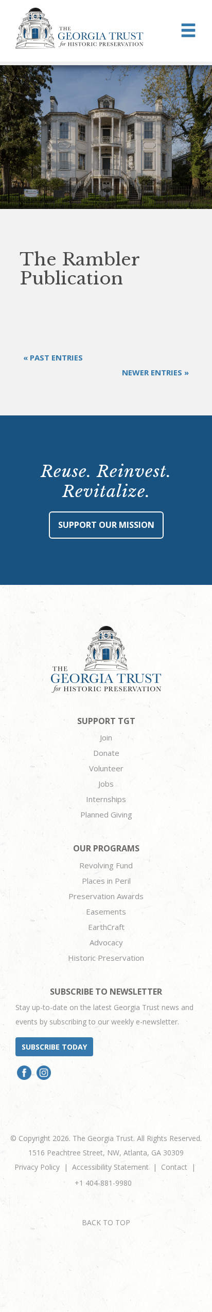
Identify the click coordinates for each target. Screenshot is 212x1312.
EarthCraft (106, 927)
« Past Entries (53, 357)
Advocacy (106, 942)
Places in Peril (106, 881)
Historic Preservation (106, 958)
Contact (174, 1167)
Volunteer (106, 768)
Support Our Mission (106, 524)
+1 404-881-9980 (103, 1183)
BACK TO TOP (106, 1222)
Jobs (106, 783)
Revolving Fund (106, 865)
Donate (106, 753)
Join (106, 737)
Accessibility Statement (110, 1167)
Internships (106, 799)
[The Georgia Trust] (79, 28)
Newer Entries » (155, 372)
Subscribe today (54, 1047)
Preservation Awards (106, 896)
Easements (106, 911)
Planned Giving (106, 814)
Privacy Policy (37, 1167)
